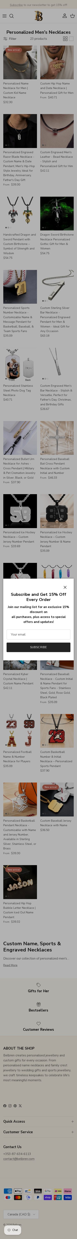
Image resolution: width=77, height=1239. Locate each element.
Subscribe (38, 647)
